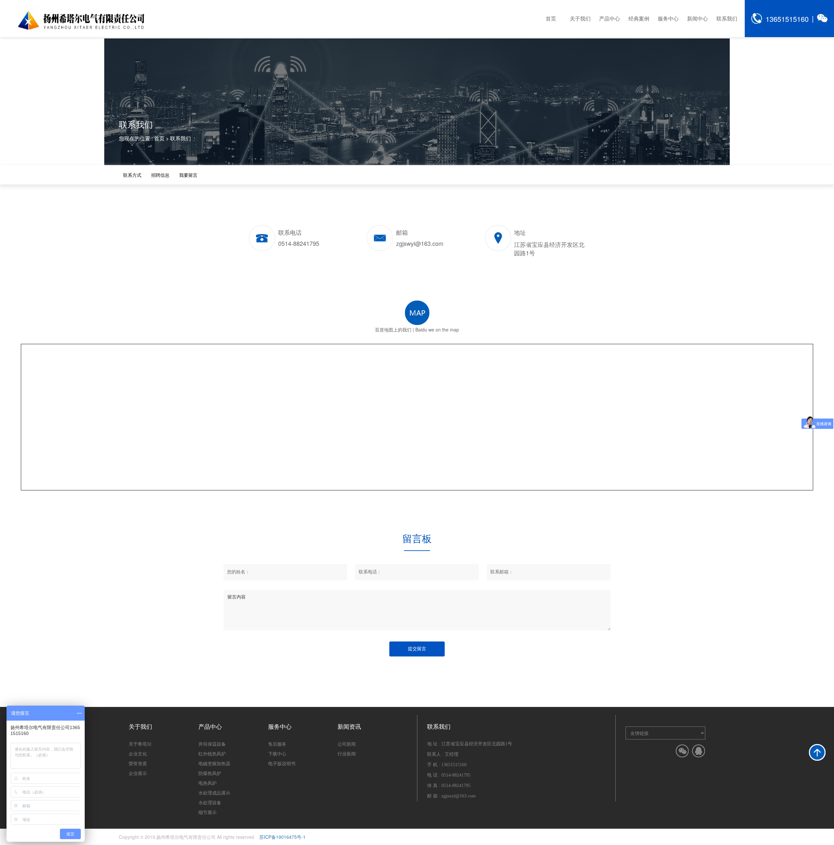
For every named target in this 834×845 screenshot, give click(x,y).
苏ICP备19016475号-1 (282, 837)
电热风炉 (207, 783)
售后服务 (277, 743)
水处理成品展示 (214, 792)
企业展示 (138, 773)
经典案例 (638, 18)
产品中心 (609, 18)
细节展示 (207, 812)
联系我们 (726, 18)
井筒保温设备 (212, 743)
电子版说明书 (281, 763)
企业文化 (138, 753)
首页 (551, 18)
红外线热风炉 (212, 753)
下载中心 (277, 753)
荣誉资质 (138, 763)
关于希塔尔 (140, 743)
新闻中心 (697, 18)
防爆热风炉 (209, 773)
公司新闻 (347, 743)
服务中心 (668, 18)
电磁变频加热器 (214, 763)
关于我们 (580, 18)
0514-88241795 (455, 775)
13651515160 (787, 19)
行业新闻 (347, 753)
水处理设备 (209, 802)
